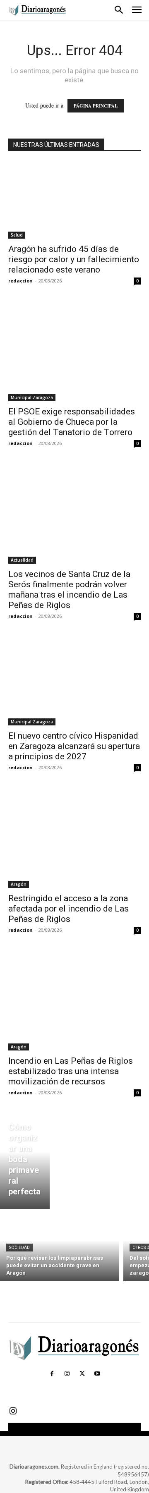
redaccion (20, 281)
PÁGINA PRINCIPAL (96, 106)
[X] (81, 1373)
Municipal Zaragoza (32, 397)
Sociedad (19, 1247)
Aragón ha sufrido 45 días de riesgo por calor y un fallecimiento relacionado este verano (73, 259)
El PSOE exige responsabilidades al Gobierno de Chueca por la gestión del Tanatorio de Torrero (71, 422)
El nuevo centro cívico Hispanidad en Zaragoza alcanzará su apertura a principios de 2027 (74, 746)
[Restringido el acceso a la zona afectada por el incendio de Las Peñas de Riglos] (74, 838)
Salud (17, 235)
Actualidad (22, 560)
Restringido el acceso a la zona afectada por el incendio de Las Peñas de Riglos (68, 908)
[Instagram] (67, 1373)
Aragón (18, 884)
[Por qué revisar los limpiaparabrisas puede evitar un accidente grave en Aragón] (59, 1247)
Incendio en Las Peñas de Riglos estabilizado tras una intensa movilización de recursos (70, 1071)
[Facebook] (51, 1373)
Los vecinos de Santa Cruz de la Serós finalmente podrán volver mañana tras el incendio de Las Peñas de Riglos (69, 589)
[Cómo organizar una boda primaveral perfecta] (25, 1161)
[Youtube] (96, 1373)
